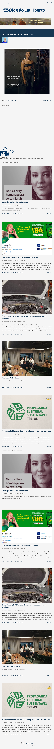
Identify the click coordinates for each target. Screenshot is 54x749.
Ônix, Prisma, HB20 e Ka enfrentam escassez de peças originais (24, 317)
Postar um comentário (17, 213)
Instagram (8, 3)
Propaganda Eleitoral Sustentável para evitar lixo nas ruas (26, 431)
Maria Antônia (10, 100)
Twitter (12, 3)
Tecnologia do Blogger (28, 743)
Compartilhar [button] (47, 100)
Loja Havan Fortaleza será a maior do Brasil (20, 257)
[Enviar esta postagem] (15, 100)
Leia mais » (49, 213)
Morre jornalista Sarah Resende (15, 202)
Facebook (3, 3)
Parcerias (16, 3)
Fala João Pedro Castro (11, 378)
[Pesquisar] (48, 2)
